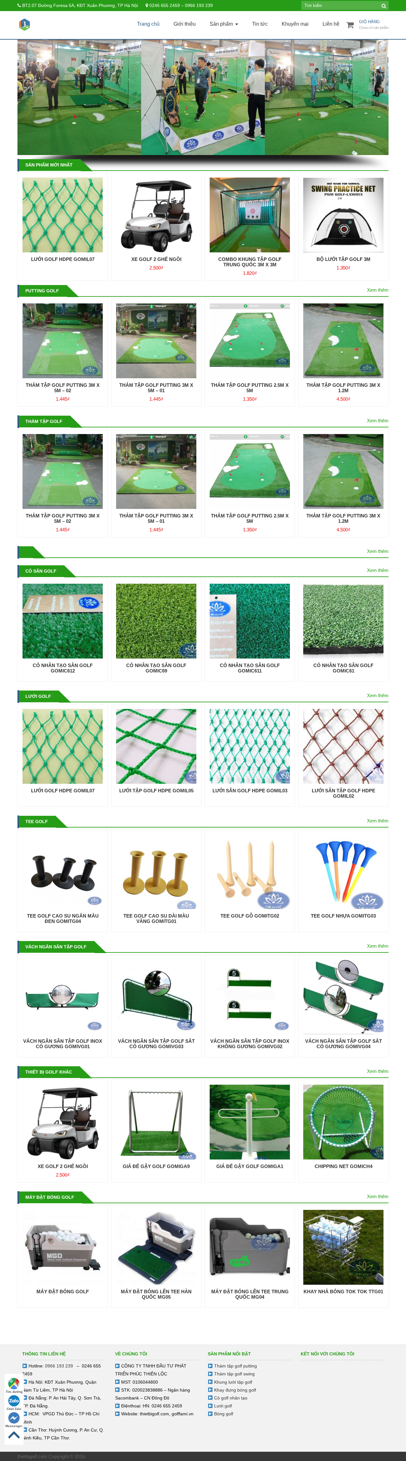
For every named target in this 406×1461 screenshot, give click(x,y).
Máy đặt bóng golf (49, 1197)
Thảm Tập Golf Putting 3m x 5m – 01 (156, 387)
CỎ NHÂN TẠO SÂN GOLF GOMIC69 (156, 668)
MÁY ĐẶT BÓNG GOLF (62, 1291)
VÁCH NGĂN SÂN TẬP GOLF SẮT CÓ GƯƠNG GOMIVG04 (343, 1043)
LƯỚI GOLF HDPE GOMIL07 (63, 259)
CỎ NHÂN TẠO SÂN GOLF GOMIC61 (343, 668)
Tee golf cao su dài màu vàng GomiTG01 (156, 918)
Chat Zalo (14, 1409)
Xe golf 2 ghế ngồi (156, 259)
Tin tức (260, 24)
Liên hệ (331, 24)
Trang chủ (148, 24)
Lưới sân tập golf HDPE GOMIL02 (343, 793)
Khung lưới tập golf (233, 1382)
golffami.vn (182, 1413)
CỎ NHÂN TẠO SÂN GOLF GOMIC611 (250, 668)
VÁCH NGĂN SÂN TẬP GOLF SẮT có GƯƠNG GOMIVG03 (156, 1043)
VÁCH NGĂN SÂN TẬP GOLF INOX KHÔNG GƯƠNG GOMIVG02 (249, 1043)
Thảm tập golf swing (234, 1373)
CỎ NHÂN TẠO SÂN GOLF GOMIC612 (63, 668)
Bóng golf (223, 1413)
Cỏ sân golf (40, 571)
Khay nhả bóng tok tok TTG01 (343, 1291)
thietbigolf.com (154, 1413)
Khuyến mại (295, 24)
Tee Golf (36, 821)
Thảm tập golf (43, 421)
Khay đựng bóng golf (235, 1390)
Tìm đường (14, 1391)
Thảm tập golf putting (235, 1365)
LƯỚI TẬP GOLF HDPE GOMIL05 (156, 790)
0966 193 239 (59, 1365)
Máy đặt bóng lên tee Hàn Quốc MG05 (156, 1294)
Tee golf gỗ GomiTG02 (249, 916)
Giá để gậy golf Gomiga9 (156, 1166)
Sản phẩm (221, 24)
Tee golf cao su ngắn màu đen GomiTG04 (63, 918)
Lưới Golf (38, 696)
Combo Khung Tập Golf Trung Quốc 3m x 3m (249, 261)
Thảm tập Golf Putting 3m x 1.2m (343, 387)
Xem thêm (378, 290)
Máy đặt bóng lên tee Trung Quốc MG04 (250, 1294)
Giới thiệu (185, 24)
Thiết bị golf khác (48, 1072)
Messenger (14, 1426)
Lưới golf (223, 1405)
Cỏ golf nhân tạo (230, 1397)
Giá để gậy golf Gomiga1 (249, 1166)
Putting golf (42, 290)
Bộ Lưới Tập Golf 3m (343, 259)
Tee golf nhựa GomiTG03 (343, 916)
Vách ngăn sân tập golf (56, 946)
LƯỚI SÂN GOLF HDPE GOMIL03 (250, 790)
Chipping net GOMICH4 (343, 1166)
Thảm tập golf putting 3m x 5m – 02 (63, 387)
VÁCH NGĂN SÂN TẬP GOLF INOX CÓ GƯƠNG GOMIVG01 (62, 1043)
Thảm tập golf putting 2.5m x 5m (250, 387)
